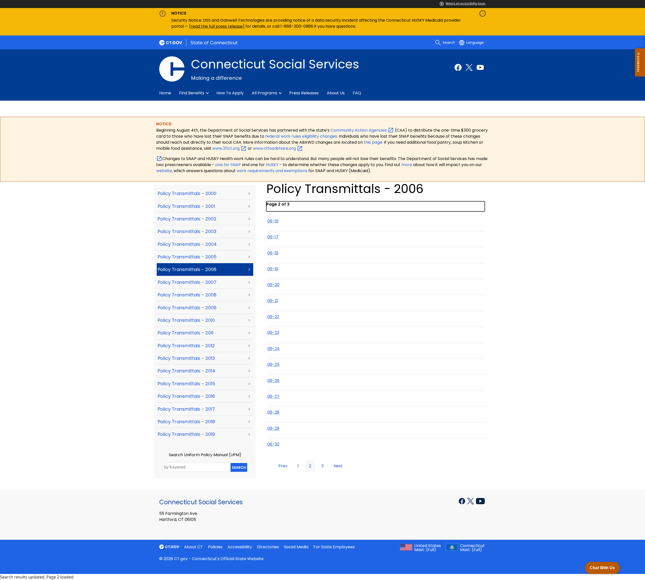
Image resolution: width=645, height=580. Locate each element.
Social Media (296, 547)
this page (372, 142)
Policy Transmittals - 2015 (186, 383)
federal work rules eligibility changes (301, 136)
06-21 (272, 301)
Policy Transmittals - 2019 (186, 434)
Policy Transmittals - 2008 (187, 295)
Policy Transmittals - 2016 (186, 396)
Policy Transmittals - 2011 (185, 333)
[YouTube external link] (480, 501)
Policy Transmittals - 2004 (187, 244)
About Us (336, 93)
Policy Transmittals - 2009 (187, 307)
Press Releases (304, 93)
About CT (193, 547)
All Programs (264, 93)
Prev (282, 466)
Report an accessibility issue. (466, 3)
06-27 (273, 396)
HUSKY (272, 165)
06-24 (273, 349)
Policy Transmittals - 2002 (187, 219)
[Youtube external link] (480, 67)
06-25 (273, 364)
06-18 (272, 253)
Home (165, 93)
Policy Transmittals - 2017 (186, 409)
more (407, 165)
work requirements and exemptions (272, 171)
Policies (215, 547)
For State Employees (334, 547)
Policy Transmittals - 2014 (186, 371)
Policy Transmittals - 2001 (186, 206)
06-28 (273, 412)
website (164, 171)
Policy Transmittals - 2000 (187, 193)
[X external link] (471, 501)
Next (338, 466)
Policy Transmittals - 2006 (187, 269)
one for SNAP (228, 165)
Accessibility (240, 547)
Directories (268, 547)
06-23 (273, 332)
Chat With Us (602, 568)
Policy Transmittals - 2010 (186, 320)
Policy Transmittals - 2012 (186, 345)
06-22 (273, 317)
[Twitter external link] (469, 67)
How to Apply (230, 93)
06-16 (272, 221)
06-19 (272, 269)
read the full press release (217, 26)
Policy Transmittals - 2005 (187, 257)
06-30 (273, 444)
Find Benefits (191, 93)
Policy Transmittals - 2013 (186, 358)
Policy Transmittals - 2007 (187, 282)
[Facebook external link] (458, 67)
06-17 (272, 237)
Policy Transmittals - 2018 (186, 421)
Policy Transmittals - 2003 (187, 231)
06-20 (273, 285)
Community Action (359, 130)
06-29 (273, 428)
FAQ (357, 93)
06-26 (273, 380)
